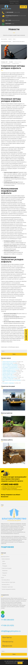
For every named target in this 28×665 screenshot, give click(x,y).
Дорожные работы (5, 556)
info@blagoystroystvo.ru (11, 631)
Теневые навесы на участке (8, 375)
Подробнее (7, 547)
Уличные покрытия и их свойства (9, 361)
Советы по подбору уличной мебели (10, 366)
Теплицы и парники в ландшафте (9, 371)
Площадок (4, 566)
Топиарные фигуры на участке (8, 370)
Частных (4, 575)
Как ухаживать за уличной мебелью (9, 367)
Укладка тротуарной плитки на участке (10, 368)
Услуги (16, 3)
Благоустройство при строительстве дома (11, 380)
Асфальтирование (6, 559)
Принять (20, 663)
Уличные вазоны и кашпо (7, 363)
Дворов (4, 563)
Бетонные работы (6, 580)
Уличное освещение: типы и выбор (9, 364)
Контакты (7, 637)
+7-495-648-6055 (7, 619)
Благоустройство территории (8, 582)
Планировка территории (7, 587)
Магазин (11, 3)
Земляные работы (6, 584)
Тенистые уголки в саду (7, 374)
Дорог (3, 561)
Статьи (15, 62)
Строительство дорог (7, 568)
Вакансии (7, 646)
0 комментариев (15, 63)
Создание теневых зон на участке (9, 377)
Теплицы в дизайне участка (8, 373)
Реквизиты (7, 641)
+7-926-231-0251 (7, 625)
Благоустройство (5, 659)
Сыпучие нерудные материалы (8, 589)
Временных (4, 570)
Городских (4, 573)
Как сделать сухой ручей (7, 378)
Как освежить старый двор (8, 383)
